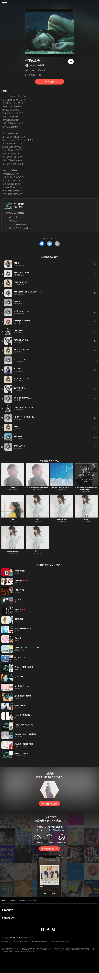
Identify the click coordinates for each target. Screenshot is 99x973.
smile (13, 487)
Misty (86, 519)
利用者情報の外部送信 (39, 941)
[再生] (71, 61)
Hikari (13, 519)
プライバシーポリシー (20, 941)
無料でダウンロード (49, 849)
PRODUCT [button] (7, 910)
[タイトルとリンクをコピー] (57, 243)
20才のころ (13, 221)
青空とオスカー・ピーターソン (62, 487)
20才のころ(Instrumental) (18, 228)
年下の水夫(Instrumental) (18, 224)
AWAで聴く (49, 81)
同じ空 (37, 551)
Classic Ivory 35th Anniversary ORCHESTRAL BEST (86, 488)
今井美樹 (41, 65)
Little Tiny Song (62, 519)
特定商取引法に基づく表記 (60, 941)
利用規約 (5, 941)
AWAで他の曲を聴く (49, 803)
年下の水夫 (19, 203)
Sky (37, 519)
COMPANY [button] (8, 918)
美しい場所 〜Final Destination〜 (37, 487)
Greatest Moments (13, 551)
